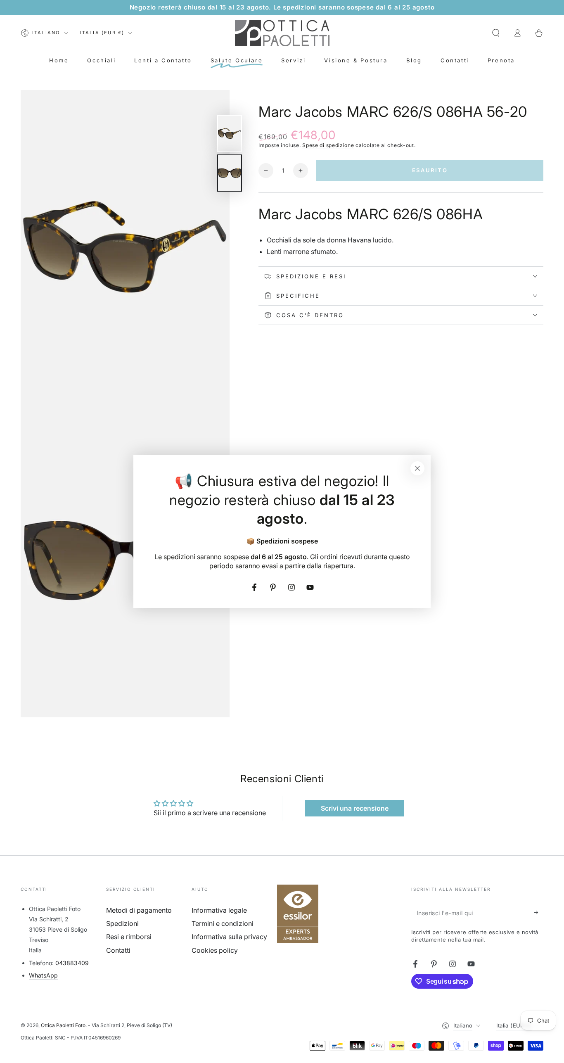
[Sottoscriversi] (538, 913)
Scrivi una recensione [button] (355, 808)
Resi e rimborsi (129, 936)
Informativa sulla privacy (229, 936)
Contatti (118, 950)
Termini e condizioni (223, 923)
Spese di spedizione (328, 145)
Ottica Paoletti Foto (63, 1025)
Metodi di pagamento (139, 910)
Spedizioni (122, 923)
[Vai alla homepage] (282, 33)
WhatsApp (43, 975)
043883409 (72, 962)
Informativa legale (219, 910)
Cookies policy (215, 950)
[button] (496, 33)
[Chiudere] (417, 468)
